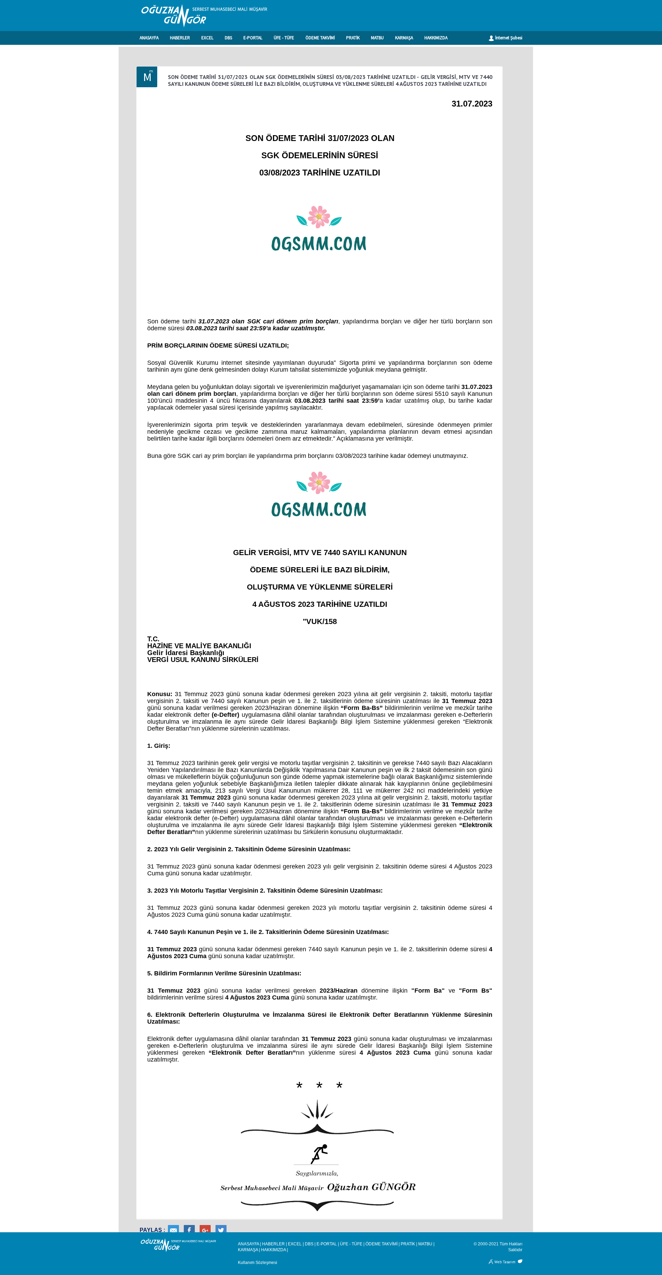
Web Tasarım (504, 1261)
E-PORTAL (252, 38)
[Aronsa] (491, 1261)
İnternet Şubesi (508, 38)
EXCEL (207, 38)
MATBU (377, 38)
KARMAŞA (404, 38)
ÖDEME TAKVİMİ (320, 38)
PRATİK (353, 38)
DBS (228, 38)
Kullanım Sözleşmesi (257, 1262)
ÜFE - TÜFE (284, 38)
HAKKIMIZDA (436, 38)
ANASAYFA (149, 38)
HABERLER (180, 38)
